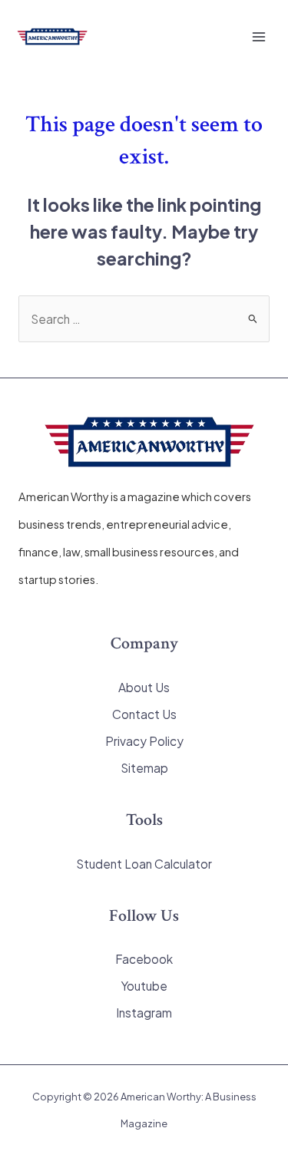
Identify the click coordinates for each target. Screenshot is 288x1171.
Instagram (144, 1012)
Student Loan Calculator (144, 863)
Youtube (144, 985)
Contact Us (144, 714)
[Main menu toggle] (259, 36)
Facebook (144, 959)
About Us (144, 687)
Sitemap (144, 767)
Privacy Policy (144, 741)
